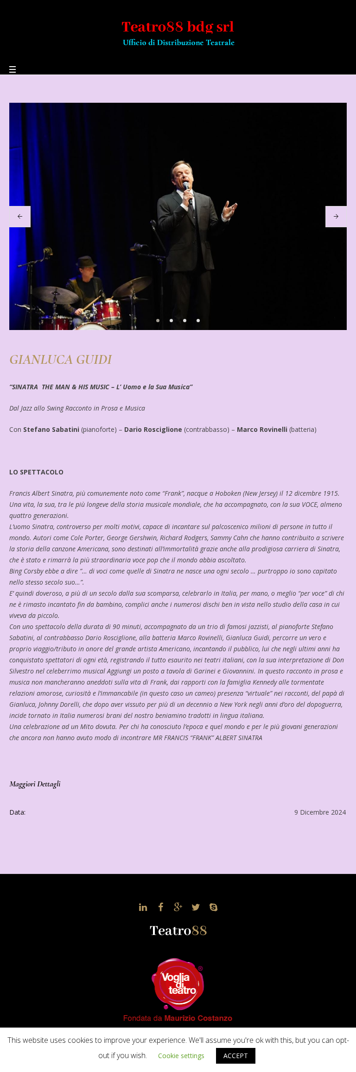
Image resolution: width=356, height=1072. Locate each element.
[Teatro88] (178, 31)
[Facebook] (160, 907)
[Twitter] (195, 907)
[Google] (178, 907)
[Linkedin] (142, 907)
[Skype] (213, 907)
